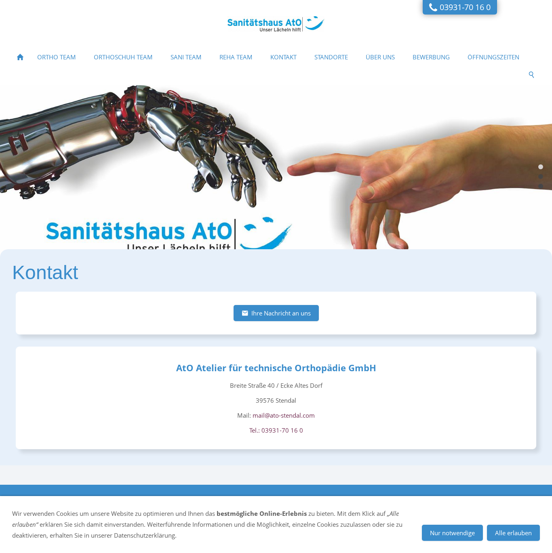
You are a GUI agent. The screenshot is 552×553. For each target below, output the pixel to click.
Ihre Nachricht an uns (281, 313)
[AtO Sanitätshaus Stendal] (541, 176)
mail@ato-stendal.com (284, 415)
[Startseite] (20, 57)
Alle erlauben (513, 533)
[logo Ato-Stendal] (541, 167)
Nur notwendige (452, 533)
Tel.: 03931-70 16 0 (276, 430)
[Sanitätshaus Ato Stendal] (541, 186)
